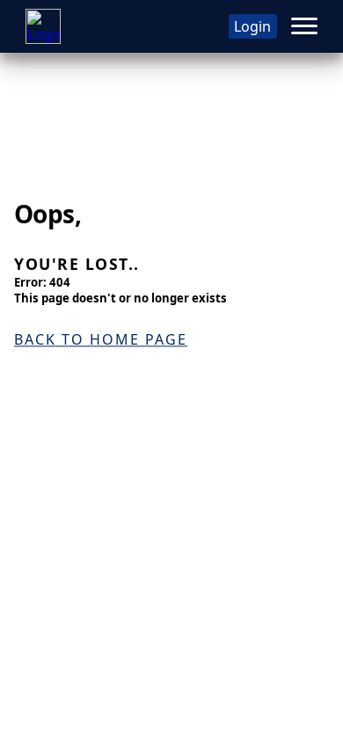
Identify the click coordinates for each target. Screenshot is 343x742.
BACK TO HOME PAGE (100, 339)
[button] (304, 26)
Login (252, 26)
